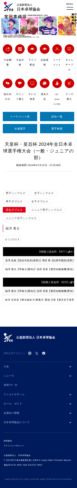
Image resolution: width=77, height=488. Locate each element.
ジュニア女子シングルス (21, 218)
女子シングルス (44, 193)
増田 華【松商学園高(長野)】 (59, 260)
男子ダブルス (14, 201)
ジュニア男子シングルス (46, 209)
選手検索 (57, 128)
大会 (6, 366)
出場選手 (20, 128)
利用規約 (8, 441)
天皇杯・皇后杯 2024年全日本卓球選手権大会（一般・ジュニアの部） (38, 151)
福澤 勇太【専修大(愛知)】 (21, 269)
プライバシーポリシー (14, 446)
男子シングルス (15, 193)
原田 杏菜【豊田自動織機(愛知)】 (56, 269)
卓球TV (8, 385)
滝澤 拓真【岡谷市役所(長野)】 (23, 260)
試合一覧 (57, 116)
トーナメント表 (20, 116)
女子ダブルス (39, 201)
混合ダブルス (14, 209)
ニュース (9, 375)
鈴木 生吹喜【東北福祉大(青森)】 (25, 299)
